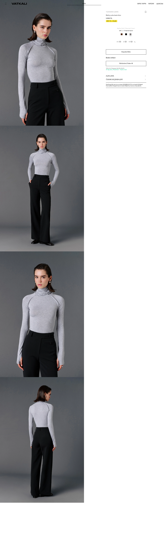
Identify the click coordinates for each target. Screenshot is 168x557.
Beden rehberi (110, 57)
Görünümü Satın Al (126, 63)
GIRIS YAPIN (141, 3)
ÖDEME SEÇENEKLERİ (114, 79)
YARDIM (151, 3)
